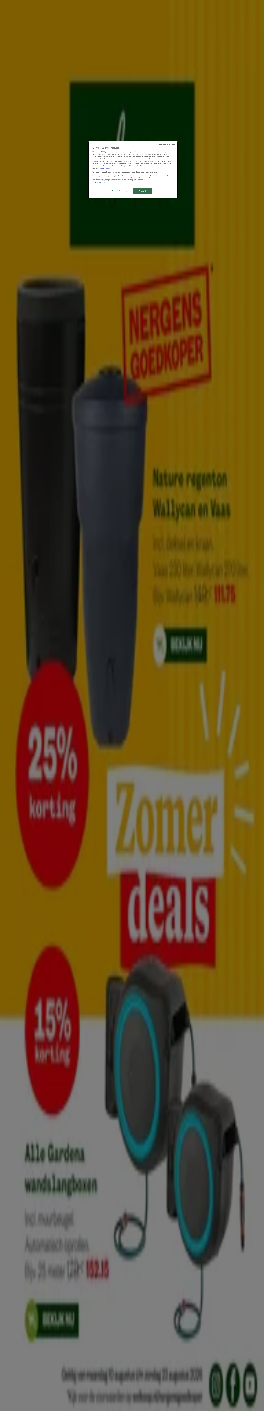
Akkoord (142, 191)
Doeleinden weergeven (121, 191)
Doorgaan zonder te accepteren (165, 144)
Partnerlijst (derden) (100, 182)
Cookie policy (105, 168)
